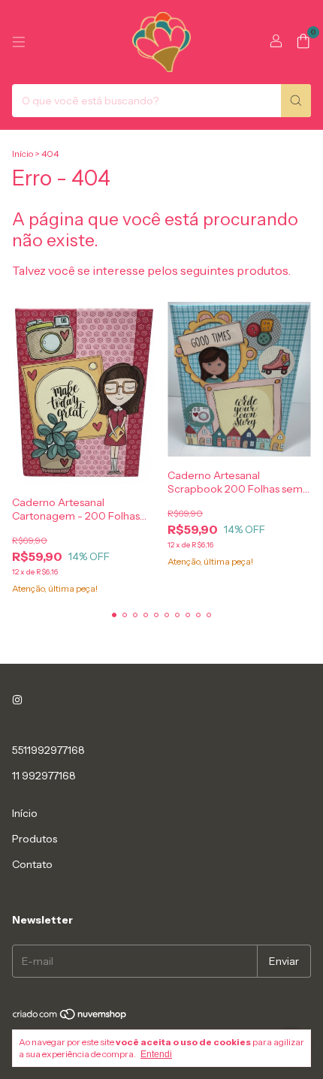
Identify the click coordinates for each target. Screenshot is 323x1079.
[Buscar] (296, 100)
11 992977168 (44, 775)
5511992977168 (48, 750)
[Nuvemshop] (70, 1017)
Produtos (34, 838)
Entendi (156, 1054)
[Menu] (19, 42)
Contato (32, 864)
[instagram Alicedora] (17, 700)
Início (22, 153)
